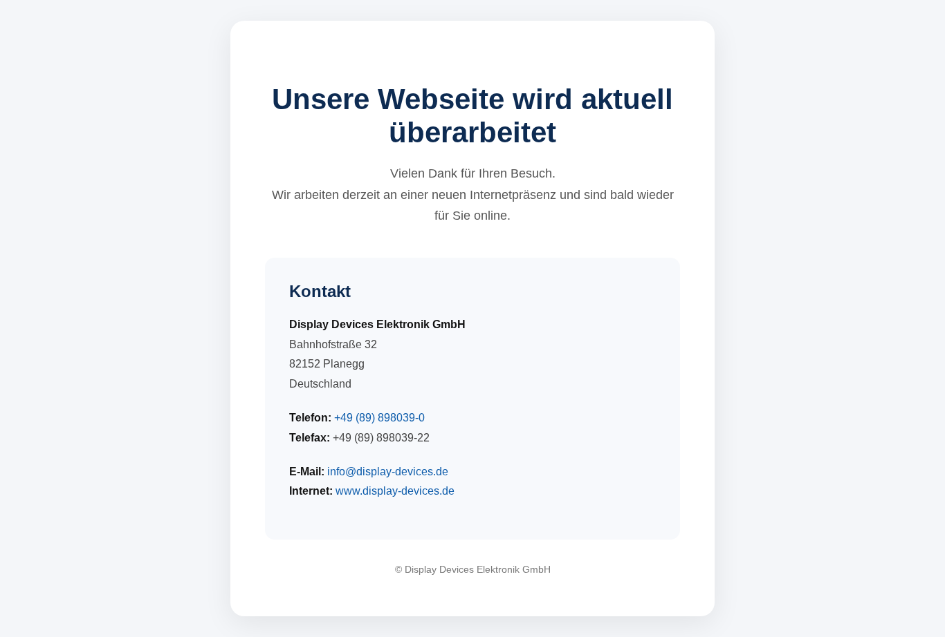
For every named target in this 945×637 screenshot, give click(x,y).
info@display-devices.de (387, 471)
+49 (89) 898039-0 (379, 418)
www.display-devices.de (395, 491)
